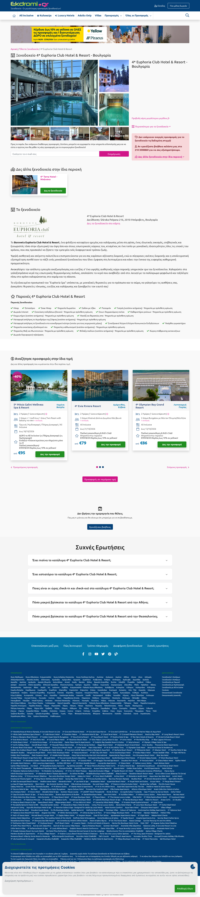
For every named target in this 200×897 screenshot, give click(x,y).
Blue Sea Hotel (162, 755)
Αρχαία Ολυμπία (44, 682)
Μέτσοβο (135, 698)
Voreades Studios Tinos (143, 836)
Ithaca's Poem (121, 773)
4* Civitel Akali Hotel (167, 805)
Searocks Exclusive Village (99, 771)
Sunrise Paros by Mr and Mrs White (157, 820)
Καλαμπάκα (140, 687)
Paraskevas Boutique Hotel (80, 799)
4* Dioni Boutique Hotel (168, 758)
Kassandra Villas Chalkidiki (71, 839)
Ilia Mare (34, 789)
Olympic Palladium (151, 812)
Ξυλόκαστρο (50, 703)
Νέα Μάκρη (141, 700)
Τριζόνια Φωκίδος (18, 713)
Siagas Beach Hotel (105, 745)
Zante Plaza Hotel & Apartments (77, 742)
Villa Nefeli (137, 797)
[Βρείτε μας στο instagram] (90, 654)
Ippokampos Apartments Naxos (123, 815)
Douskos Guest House (39, 810)
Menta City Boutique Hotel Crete (125, 823)
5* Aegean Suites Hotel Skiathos (164, 823)
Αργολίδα (136, 679)
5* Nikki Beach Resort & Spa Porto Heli (26, 758)
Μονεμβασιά (15, 700)
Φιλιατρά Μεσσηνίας (83, 713)
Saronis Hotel (119, 768)
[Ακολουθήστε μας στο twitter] (103, 654)
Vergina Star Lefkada (148, 784)
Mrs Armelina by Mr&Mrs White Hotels (72, 820)
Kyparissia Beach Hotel (116, 781)
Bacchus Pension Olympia (119, 779)
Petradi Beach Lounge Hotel (42, 815)
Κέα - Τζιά (132, 690)
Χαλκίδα (118, 713)
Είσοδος (161, 5)
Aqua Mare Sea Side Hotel (159, 776)
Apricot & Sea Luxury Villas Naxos (66, 825)
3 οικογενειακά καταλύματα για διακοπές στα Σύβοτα (99, 861)
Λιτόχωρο (150, 695)
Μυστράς (85, 700)
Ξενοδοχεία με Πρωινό (171, 682)
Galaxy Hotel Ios (17, 786)
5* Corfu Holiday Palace (20, 745)
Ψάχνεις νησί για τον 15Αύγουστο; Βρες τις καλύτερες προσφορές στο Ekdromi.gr (92, 859)
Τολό (155, 711)
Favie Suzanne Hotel (40, 755)
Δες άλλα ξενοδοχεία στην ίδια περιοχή (160, 156)
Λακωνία (79, 695)
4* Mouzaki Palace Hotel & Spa (62, 745)
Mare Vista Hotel (95, 747)
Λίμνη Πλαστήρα (137, 695)
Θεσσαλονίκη (16, 687)
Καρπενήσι (73, 690)
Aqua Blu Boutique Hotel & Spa (39, 807)
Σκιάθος (44, 711)
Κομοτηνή (51, 692)
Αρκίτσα (23, 682)
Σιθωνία (149, 708)
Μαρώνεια (86, 698)
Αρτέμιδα (32, 682)
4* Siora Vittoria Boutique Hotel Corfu (100, 766)
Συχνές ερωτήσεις (158, 645)
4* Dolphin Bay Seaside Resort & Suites (108, 742)
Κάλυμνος (151, 687)
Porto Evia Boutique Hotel (120, 752)
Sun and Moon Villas (101, 784)
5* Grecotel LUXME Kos (117, 731)
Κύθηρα (136, 692)
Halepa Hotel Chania (159, 815)
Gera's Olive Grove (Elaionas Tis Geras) (170, 773)
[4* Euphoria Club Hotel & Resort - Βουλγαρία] (54, 92)
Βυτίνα (113, 682)
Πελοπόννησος (110, 705)
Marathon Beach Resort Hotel (141, 773)
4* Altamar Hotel (159, 750)
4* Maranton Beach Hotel (77, 739)
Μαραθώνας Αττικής (71, 698)
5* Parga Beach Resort (172, 781)
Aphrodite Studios (176, 779)
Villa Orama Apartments (119, 789)
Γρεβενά (140, 682)
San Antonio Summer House (58, 784)
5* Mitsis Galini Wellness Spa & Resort (26, 734)
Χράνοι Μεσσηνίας (40, 716)
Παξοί (136, 703)
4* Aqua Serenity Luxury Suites (129, 828)
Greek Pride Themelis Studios (37, 786)
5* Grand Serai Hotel (109, 734)
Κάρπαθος (63, 690)
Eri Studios (177, 799)
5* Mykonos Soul (174, 810)
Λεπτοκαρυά (98, 695)
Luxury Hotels (65, 15)
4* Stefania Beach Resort (122, 750)
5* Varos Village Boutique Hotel (116, 812)
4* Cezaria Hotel (84, 760)
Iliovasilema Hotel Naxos (20, 820)
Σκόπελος (53, 711)
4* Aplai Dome (157, 802)
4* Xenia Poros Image (38, 742)
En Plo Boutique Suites (60, 810)
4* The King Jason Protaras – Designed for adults (150, 833)
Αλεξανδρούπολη (17, 679)
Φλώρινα (96, 713)
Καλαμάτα (120, 687)
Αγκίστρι (100, 677)
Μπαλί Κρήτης (37, 700)
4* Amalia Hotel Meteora (20, 763)
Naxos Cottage (135, 820)
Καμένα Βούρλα (17, 690)
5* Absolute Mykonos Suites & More (25, 771)
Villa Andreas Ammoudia (80, 784)
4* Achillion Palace (126, 794)
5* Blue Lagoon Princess (161, 739)
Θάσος (153, 684)
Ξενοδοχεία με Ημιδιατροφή (173, 684)
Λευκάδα (116, 695)
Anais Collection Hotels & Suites (166, 789)
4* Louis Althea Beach (58, 828)
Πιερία (127, 705)
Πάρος (65, 705)
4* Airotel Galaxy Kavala (146, 758)
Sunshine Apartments (83, 768)
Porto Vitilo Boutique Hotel (58, 752)
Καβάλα (65, 687)
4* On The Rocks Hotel (118, 820)
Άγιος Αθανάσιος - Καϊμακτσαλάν (38, 677)
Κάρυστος (84, 690)
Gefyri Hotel (176, 792)
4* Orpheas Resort (45, 823)
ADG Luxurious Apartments (44, 763)
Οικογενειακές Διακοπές (171, 695)
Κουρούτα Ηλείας (91, 692)
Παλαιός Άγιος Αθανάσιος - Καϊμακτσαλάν (105, 703)
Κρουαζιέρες (125, 692)
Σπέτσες (87, 711)
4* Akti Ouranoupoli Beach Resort (24, 781)
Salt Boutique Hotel (168, 839)
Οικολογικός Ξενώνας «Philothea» (148, 771)
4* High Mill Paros (178, 752)
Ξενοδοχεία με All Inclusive (172, 687)
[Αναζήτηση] (187, 15)
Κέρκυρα (151, 690)
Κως (45, 695)
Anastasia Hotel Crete (165, 828)
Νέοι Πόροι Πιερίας (35, 703)
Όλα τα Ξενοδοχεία (29, 49)
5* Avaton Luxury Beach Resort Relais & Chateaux (78, 833)
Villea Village (166, 807)
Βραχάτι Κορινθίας (101, 682)
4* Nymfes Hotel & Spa (177, 750)
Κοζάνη (25, 692)
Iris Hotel (34, 766)
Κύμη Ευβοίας (16, 695)
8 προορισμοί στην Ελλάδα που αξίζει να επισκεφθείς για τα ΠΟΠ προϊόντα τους (42, 856)
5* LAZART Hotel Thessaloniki (92, 792)
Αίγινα (133, 677)
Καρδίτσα (53, 690)
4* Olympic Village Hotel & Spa (154, 742)
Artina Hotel (119, 776)
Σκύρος (62, 711)
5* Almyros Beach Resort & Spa (23, 802)
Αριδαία (146, 679)
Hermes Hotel (178, 794)
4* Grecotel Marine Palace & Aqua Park (145, 731)
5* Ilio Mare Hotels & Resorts (142, 737)
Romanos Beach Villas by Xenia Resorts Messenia (30, 836)
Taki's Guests (104, 836)
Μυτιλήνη (95, 700)
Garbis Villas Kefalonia (19, 766)
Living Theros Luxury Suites (103, 805)
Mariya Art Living (17, 807)
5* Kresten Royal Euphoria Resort (135, 802)
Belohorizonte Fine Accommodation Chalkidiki (125, 831)
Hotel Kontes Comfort (114, 807)
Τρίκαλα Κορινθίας (42, 713)
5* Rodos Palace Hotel (142, 752)
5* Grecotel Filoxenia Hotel (73, 731)
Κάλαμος (130, 687)
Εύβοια (95, 684)
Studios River (136, 779)
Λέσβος (108, 695)
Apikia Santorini (77, 810)
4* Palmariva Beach (42, 747)
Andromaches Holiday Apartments (151, 810)
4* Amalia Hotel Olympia (59, 755)
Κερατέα (142, 690)
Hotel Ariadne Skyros (98, 820)
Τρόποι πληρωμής (97, 645)
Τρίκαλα (30, 713)
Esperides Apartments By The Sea (130, 786)
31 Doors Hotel (34, 792)
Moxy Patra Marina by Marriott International (89, 755)
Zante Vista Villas (107, 828)
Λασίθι (88, 695)
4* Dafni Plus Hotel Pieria (21, 825)
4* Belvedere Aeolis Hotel (136, 776)
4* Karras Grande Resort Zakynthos (72, 758)
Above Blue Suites (68, 760)
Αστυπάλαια (57, 682)
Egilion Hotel (180, 760)
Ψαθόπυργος (55, 716)
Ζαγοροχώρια (116, 684)
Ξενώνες (165, 690)
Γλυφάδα (131, 682)
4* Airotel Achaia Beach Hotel (168, 737)
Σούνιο (70, 711)
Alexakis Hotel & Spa (50, 792)
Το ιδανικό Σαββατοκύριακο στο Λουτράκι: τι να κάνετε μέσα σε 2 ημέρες (39, 853)
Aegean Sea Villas (48, 812)
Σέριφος (133, 708)
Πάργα (46, 705)
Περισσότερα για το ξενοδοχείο (152, 126)
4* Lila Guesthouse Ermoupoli (22, 839)
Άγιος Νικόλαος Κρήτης (85, 677)
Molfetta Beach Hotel (94, 810)
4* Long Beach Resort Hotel (173, 734)
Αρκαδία (14, 682)
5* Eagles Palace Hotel (65, 815)
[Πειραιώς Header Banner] (100, 34)
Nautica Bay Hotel (152, 734)
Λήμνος (126, 695)
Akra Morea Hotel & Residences (160, 747)
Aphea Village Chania (154, 831)
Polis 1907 (145, 823)
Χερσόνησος (145, 713)
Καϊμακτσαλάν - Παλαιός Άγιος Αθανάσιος (86, 687)
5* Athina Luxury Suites (145, 794)
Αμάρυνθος (66, 679)
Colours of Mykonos (128, 810)
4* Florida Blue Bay (141, 739)
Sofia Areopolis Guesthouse (63, 836)
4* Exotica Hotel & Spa (119, 737)
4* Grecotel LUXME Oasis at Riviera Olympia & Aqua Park (87, 750)
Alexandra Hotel (65, 781)
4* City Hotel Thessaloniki (21, 768)
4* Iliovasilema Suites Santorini (52, 766)
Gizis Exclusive (43, 797)
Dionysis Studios (65, 768)
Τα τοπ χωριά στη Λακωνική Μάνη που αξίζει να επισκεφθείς (34, 859)
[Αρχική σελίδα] (14, 15)
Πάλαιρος (127, 703)
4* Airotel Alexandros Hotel (155, 779)
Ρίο (80, 708)
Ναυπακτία (121, 700)
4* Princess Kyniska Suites (96, 779)
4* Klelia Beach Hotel (19, 742)
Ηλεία (136, 684)
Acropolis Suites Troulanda (131, 792)
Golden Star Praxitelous (20, 755)
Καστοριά (113, 690)
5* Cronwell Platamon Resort (131, 734)
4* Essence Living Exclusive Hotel (124, 784)
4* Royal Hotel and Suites (138, 781)
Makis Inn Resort (151, 799)
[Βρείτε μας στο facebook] (83, 654)
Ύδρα (70, 713)
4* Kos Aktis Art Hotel (82, 802)
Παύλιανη (89, 705)
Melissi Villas (165, 812)
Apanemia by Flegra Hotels (119, 755)
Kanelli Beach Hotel (39, 745)
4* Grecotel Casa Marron (96, 731)
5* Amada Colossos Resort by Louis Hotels (27, 831)
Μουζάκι (26, 700)
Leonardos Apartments (107, 763)
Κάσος (92, 690)
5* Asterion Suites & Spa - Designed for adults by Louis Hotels (78, 807)
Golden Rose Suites (134, 768)
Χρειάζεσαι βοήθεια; (100, 526)
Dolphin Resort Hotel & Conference (84, 828)
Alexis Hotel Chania (123, 805)
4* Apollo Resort (127, 818)
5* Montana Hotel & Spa (89, 734)
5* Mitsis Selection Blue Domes (23, 797)
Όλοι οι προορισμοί (18, 721)
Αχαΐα (74, 682)
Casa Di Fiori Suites (101, 815)
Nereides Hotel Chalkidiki (86, 836)
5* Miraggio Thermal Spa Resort (106, 760)
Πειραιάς (98, 705)
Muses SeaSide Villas (161, 752)
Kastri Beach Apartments (121, 836)
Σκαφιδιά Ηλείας (32, 711)
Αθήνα (126, 677)
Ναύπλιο (131, 700)
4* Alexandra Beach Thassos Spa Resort (51, 773)
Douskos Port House (129, 760)
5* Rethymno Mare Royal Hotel (23, 823)
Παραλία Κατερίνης (147, 703)
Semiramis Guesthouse (146, 766)
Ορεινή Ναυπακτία (79, 703)
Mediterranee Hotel (48, 781)
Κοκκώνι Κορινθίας (37, 692)
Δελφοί (13, 684)
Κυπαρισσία (28, 695)
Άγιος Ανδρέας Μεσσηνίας (64, 677)
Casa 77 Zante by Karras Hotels (156, 792)
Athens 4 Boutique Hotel (142, 789)
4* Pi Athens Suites (59, 786)
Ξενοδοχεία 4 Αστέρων (171, 679)
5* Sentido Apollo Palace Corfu (54, 799)
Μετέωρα (126, 698)
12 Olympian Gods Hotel (135, 747)
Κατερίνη (122, 690)
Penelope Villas (112, 810)
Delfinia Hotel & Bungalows (84, 818)
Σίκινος (13, 711)
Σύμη (113, 711)
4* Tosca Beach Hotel (99, 737)
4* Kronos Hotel (55, 742)
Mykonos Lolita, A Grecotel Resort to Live (159, 825)
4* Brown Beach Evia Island (21, 747)
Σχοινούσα (128, 711)
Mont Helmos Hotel (161, 763)
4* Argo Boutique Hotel (80, 797)
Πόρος (29, 708)
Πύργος (64, 708)
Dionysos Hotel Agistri (150, 807)
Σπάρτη (78, 711)
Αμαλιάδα (56, 679)
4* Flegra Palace (99, 797)
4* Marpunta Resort (80, 752)
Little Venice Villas (18, 828)
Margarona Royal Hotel (36, 752)
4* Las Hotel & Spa (81, 781)
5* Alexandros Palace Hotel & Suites (75, 805)
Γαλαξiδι (122, 682)
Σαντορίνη (123, 708)
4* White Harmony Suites (68, 812)
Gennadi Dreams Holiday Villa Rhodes (169, 836)
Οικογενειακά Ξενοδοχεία (172, 692)
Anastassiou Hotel (98, 781)
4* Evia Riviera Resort (19, 739)
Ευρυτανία (105, 684)
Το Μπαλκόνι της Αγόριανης (52, 771)
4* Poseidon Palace (69, 734)
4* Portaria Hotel (146, 760)
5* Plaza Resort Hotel (60, 797)
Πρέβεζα (48, 708)
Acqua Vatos (155, 781)
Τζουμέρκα (139, 711)
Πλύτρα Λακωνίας (18, 708)
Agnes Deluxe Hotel (76, 789)
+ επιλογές (38, 420)
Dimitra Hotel (149, 828)
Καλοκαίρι (45, 15)
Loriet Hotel (177, 776)
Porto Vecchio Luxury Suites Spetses (114, 833)
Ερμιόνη (87, 684)
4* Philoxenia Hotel (142, 750)
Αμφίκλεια (87, 679)
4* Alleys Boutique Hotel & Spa (128, 839)
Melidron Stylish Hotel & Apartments (98, 839)
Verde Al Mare (112, 792)
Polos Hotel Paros (164, 794)
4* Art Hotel (136, 812)
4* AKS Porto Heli (37, 739)
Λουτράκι (42, 698)
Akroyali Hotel (49, 758)
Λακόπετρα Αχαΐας (66, 695)
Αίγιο (140, 677)
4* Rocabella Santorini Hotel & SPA (24, 805)
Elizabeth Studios (17, 752)
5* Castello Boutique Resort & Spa (106, 799)
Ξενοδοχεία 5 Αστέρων (171, 677)
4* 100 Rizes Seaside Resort (84, 763)
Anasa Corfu (165, 799)
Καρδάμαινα (30, 690)
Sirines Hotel (16, 760)
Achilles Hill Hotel (64, 763)
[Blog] (116, 654)
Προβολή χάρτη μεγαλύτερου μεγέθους (150, 118)
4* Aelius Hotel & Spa (126, 766)
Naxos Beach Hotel (45, 802)
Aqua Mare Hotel (132, 807)
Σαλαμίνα (94, 708)
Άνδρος (107, 679)
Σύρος (119, 711)
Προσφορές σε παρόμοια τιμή (100, 479)
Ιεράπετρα (27, 687)
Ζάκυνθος (128, 684)
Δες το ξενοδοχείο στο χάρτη (103, 223)
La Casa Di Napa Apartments (22, 784)
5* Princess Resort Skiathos (36, 776)
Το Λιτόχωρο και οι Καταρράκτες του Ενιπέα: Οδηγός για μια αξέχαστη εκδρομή (106, 856)
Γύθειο (148, 682)
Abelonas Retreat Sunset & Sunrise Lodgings (86, 831)
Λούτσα (51, 698)
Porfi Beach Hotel (62, 823)
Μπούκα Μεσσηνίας (62, 700)
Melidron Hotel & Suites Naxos (158, 786)
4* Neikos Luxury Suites (142, 763)
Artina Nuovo (16, 799)
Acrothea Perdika (77, 773)
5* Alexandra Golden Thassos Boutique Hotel (41, 760)
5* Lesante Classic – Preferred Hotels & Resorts (91, 823)
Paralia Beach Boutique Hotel (45, 768)
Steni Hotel (39, 784)
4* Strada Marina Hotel (20, 810)
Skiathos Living (16, 776)
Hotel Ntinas (167, 768)
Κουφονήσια (106, 692)
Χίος (29, 716)
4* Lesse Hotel (80, 747)
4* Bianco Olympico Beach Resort (24, 737)
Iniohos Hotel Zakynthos (20, 818)
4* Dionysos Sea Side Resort (43, 820)
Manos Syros (169, 771)
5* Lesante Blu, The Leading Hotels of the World (51, 818)
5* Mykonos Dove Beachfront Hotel (25, 812)
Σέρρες (141, 708)
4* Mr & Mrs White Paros (105, 786)
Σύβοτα (105, 711)
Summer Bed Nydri (111, 825)
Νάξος (103, 700)
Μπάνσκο (48, 700)
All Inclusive (26, 15)
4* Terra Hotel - (48, 178)
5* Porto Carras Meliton (85, 745)
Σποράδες (96, 711)
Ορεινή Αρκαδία (63, 703)
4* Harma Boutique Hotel (133, 799)
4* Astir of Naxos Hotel (20, 815)
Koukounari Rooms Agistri (21, 779)
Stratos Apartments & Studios (67, 794)
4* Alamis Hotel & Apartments (81, 786)
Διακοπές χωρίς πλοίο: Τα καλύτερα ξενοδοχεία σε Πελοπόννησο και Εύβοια (100, 853)
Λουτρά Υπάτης (30, 698)
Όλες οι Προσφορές (137, 15)
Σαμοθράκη (105, 708)
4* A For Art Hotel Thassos (76, 771)
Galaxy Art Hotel (84, 776)
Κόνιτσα (60, 692)
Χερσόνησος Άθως (18, 716)
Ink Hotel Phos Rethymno (56, 831)
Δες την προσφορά (50, 454)
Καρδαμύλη (42, 690)
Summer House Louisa (69, 792)
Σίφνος (21, 711)
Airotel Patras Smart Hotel (167, 766)
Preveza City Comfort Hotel (97, 789)
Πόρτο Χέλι (38, 708)
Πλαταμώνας (137, 705)
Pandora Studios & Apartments (23, 833)
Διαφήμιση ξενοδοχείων (127, 645)
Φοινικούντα (107, 713)
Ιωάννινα (55, 687)
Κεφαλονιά (15, 692)
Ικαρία (43, 687)
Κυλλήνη (144, 692)
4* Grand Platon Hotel (55, 739)
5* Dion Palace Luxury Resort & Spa (103, 739)
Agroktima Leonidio (74, 766)
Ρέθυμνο (73, 708)
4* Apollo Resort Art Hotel (122, 771)
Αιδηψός (148, 677)
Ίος (49, 687)
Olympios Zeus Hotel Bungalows (52, 789)
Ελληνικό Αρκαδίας (50, 684)
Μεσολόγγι (105, 698)
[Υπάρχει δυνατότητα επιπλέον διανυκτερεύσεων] (46, 414)
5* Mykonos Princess (32, 799)
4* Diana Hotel (124, 763)
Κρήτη (115, 692)
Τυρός (63, 713)
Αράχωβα (126, 679)
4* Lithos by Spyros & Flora (90, 812)
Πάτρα (80, 705)
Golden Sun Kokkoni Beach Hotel (24, 750)
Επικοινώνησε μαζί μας (44, 645)
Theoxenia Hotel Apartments (166, 745)
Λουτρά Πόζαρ (16, 698)
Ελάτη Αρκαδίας (34, 684)
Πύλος (56, 708)
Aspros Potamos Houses (91, 825)
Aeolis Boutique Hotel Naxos (123, 758)
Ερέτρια (78, 684)
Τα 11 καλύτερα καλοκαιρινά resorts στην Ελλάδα (142, 861)
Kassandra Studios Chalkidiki (48, 839)
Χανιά (136, 713)
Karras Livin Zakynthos (42, 825)
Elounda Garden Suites (50, 805)
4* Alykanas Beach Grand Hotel (127, 745)
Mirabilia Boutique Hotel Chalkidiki (99, 773)
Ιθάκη (36, 687)
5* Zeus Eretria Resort (80, 737)
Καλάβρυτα (109, 687)
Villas (98, 15)
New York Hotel (110, 794)
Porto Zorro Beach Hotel (62, 747)
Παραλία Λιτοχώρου (19, 705)
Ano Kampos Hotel (18, 792)
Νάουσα (111, 700)
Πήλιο (120, 705)
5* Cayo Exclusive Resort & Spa (23, 794)
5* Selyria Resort (133, 742)
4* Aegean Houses (84, 815)
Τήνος (148, 711)
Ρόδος (86, 708)
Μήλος (144, 698)
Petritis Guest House (167, 784)
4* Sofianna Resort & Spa (38, 828)
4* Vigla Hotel (143, 815)
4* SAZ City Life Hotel (98, 752)
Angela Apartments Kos (145, 818)
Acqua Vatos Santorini (102, 768)
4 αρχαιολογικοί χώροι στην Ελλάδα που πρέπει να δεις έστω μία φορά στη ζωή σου (44, 861)
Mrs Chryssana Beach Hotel (143, 755)
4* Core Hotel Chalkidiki (102, 776)
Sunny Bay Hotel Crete (74, 779)
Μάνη (59, 698)
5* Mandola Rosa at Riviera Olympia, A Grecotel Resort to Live (35, 731)
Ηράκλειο (144, 684)
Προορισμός (112, 15)
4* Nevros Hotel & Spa (19, 789)
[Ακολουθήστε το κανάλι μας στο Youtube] (96, 654)
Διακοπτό (22, 684)
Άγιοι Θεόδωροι (17, 677)
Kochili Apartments (152, 768)
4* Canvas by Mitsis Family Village (106, 802)
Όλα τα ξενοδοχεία (18, 844)
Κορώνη (79, 692)
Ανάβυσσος (97, 679)
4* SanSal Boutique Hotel (92, 794)
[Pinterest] (109, 654)
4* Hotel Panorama (150, 839)
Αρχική (14, 49)
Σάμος (114, 708)
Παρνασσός (55, 705)
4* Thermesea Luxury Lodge (119, 797)
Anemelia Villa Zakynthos (131, 825)
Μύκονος (76, 700)
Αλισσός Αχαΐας (33, 679)
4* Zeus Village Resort (46, 833)
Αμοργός (76, 679)
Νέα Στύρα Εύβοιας (18, 703)
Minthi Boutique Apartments (22, 773)
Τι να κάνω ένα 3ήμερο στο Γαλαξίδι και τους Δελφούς (161, 856)
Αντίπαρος (116, 679)
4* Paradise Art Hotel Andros (50, 750)
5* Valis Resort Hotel (51, 734)
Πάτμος (73, 705)
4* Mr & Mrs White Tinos (114, 747)
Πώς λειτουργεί (73, 645)
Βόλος (89, 682)
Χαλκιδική (127, 713)
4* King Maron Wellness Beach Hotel (48, 779)
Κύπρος (39, 695)
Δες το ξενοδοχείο (53, 190)
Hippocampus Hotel (63, 802)
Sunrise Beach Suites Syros (168, 818)
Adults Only (85, 15)
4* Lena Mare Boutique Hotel (145, 805)
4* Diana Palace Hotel (164, 760)
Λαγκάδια (53, 695)
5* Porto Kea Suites (45, 794)
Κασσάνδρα (102, 690)
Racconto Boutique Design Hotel (62, 776)
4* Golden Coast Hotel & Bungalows (54, 737)
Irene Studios (147, 745)
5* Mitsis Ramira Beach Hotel (155, 797)
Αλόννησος (45, 679)
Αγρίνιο (118, 677)
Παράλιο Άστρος (35, 705)
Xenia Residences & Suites (107, 818)
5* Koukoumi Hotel (176, 797)
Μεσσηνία (116, 698)
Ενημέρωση (114, 153)
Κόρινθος (69, 692)
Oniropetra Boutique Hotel (99, 758)
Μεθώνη (95, 698)
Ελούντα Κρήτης (66, 684)
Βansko (82, 682)
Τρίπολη (55, 713)
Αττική (67, 682)
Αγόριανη (109, 677)
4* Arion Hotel (126, 739)
